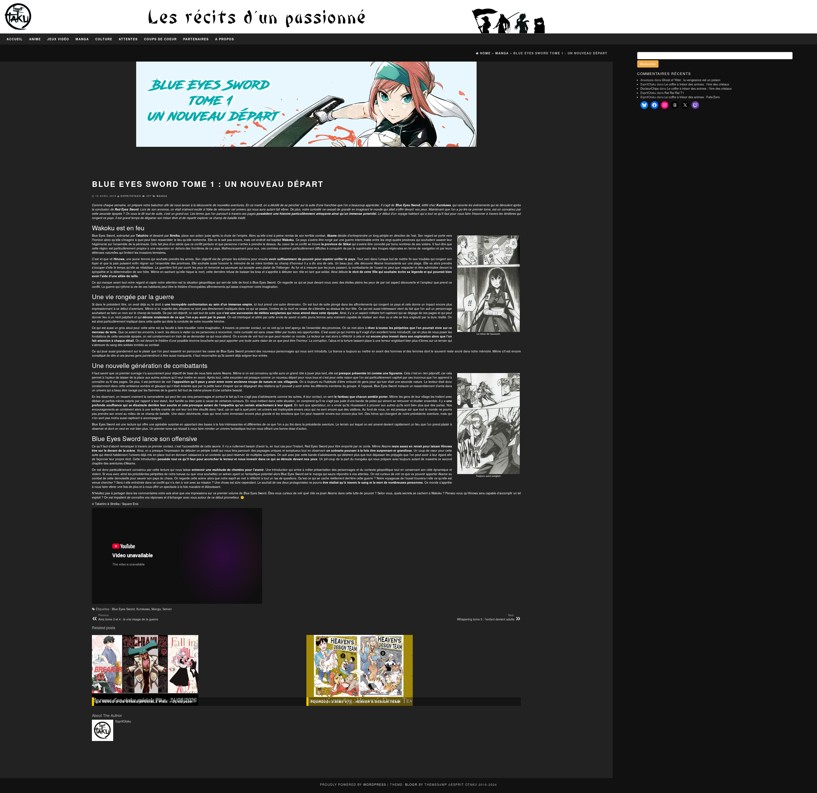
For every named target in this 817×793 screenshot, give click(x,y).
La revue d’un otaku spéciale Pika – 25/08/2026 (144, 701)
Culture (103, 39)
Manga (82, 39)
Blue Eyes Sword (123, 609)
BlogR (411, 784)
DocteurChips (649, 88)
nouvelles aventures (230, 205)
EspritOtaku (131, 196)
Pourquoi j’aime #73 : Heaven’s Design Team (355, 701)
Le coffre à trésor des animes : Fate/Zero (692, 97)
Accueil (15, 39)
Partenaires (196, 39)
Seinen (167, 609)
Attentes (128, 39)
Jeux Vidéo (58, 39)
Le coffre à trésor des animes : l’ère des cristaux (696, 84)
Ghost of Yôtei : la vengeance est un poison (691, 80)
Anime (35, 39)
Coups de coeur (160, 39)
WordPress (374, 784)
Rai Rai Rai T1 (674, 93)
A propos (224, 39)
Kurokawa (143, 609)
